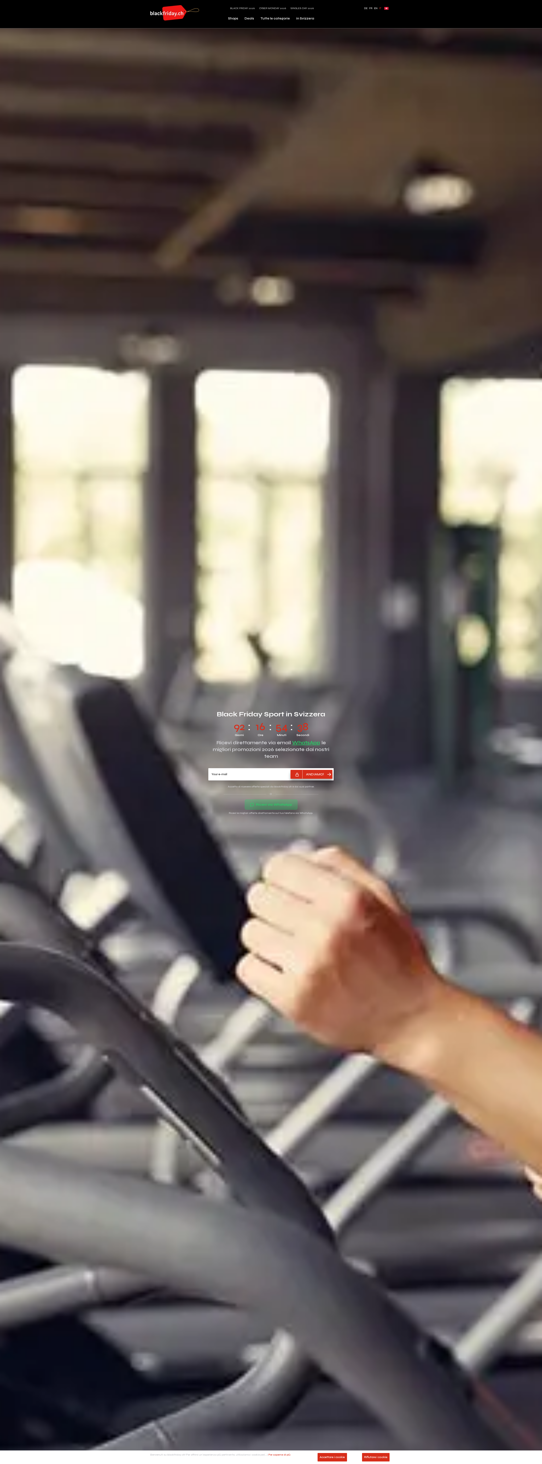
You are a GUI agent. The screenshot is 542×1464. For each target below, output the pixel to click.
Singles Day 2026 (302, 8)
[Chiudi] (313, 705)
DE (366, 8)
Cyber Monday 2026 (272, 8)
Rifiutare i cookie (375, 1457)
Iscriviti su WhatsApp (274, 746)
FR (370, 8)
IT (380, 8)
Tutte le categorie (275, 18)
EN (375, 8)
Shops (233, 18)
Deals (249, 18)
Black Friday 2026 (242, 8)
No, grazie (271, 757)
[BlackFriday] (174, 13)
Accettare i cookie (332, 1457)
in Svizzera (305, 18)
